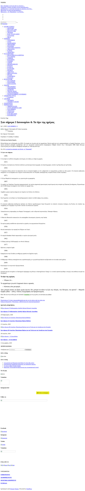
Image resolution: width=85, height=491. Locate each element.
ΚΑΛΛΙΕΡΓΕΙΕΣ (9, 53)
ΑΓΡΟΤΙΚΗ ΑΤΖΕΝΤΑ (13, 47)
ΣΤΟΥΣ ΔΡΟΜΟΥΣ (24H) (14, 107)
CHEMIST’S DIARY (13, 101)
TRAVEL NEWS (12, 91)
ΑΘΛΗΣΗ (10, 32)
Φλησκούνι (10, 77)
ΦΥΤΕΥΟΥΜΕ (8, 79)
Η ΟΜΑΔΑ (4, 483)
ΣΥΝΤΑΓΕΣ (10, 35)
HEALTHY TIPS (12, 29)
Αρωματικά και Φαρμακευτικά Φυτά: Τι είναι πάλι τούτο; (19, 363)
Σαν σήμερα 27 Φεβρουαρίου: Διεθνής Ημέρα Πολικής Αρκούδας (19, 311)
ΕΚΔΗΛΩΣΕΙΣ (11, 43)
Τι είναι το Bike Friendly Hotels (12, 366)
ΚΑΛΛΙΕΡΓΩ (11, 56)
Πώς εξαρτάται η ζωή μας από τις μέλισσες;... (13, 6)
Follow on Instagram (43, 392)
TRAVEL (6, 85)
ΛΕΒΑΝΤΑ (10, 71)
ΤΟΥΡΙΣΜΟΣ (11, 40)
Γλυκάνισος (10, 97)
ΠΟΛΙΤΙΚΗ (10, 46)
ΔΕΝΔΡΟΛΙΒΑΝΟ (12, 64)
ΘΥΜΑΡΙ (10, 65)
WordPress (29, 489)
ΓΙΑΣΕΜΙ (10, 61)
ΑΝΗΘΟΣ (10, 58)
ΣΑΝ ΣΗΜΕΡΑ (11, 109)
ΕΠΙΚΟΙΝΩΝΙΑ (5, 474)
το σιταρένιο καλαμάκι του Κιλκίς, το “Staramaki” (18, 149)
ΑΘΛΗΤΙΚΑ (10, 52)
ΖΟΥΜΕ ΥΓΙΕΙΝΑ (9, 26)
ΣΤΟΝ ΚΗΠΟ (11, 82)
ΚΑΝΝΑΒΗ (10, 68)
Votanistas (27, 294)
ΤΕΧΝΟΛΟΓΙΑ (8, 103)
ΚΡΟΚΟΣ (10, 70)
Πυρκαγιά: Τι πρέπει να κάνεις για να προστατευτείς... (15, 7)
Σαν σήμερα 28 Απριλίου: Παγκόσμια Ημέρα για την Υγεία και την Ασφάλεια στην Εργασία (26, 330)
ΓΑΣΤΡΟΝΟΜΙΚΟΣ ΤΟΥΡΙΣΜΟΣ (16, 94)
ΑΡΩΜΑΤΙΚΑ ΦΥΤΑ (10, 95)
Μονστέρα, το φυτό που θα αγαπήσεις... (11, 10)
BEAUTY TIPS (11, 31)
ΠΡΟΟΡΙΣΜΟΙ (11, 86)
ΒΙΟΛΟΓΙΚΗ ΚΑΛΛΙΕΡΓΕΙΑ (15, 55)
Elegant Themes (14, 489)
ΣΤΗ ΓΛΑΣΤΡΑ (11, 83)
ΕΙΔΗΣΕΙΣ (7, 38)
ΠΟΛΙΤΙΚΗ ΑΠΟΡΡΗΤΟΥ (8, 480)
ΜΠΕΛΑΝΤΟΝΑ (12, 73)
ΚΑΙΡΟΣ (9, 50)
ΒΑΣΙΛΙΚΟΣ (10, 59)
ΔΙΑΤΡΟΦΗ (10, 28)
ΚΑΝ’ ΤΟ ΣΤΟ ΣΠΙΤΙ (13, 34)
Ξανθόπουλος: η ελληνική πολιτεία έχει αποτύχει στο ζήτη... (16, 9)
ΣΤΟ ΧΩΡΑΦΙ (11, 80)
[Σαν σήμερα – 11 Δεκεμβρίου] (9, 336)
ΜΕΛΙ (9, 37)
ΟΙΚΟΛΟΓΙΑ (11, 49)
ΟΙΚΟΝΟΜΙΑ (11, 44)
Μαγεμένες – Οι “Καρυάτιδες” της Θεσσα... (12, 12)
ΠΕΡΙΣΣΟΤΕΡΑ (8, 104)
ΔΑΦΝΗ (9, 62)
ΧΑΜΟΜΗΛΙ (11, 76)
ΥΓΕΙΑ (9, 41)
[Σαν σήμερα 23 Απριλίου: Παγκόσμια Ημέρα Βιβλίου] (16, 317)
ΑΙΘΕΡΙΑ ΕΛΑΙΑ (12, 106)
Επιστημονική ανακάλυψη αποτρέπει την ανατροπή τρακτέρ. (20, 364)
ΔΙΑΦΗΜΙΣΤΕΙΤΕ (6, 477)
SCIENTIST (10, 112)
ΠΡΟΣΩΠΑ (10, 100)
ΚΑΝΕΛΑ (10, 67)
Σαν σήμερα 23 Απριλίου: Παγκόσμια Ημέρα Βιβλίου (16, 321)
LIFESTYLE (10, 110)
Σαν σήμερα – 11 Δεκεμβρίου (9, 339)
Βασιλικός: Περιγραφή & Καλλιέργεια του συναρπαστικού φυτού (21, 367)
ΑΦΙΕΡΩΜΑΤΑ (11, 88)
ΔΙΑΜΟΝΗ (10, 89)
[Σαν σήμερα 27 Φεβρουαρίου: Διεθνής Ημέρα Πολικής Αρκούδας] (19, 308)
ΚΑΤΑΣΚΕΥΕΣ (11, 115)
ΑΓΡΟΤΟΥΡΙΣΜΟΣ (12, 92)
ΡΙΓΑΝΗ (9, 74)
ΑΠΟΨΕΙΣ (7, 98)
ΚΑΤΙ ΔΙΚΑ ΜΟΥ (12, 113)
